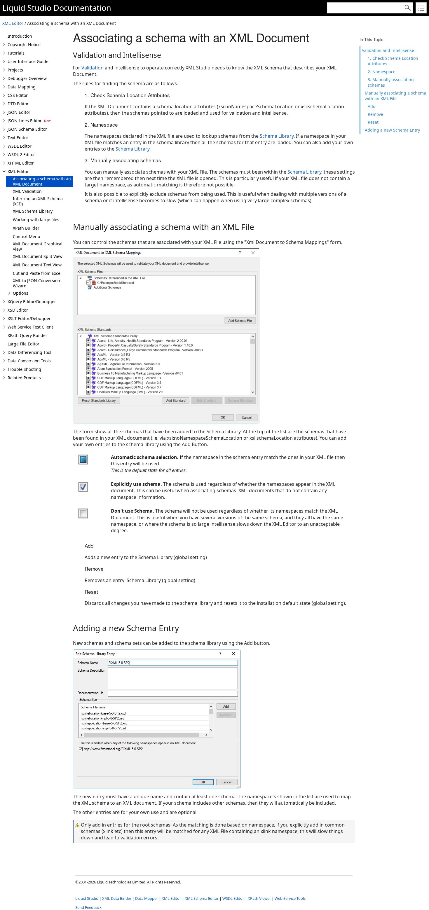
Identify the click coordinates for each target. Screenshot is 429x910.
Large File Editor (23, 344)
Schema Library (277, 136)
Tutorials (16, 53)
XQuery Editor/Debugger (32, 301)
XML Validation (27, 191)
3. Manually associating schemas (391, 82)
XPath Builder (26, 228)
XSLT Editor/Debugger (29, 318)
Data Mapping (22, 87)
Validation (92, 67)
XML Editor (12, 23)
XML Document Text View (37, 265)
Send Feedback (88, 907)
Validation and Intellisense (388, 50)
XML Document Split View (37, 256)
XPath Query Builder (27, 335)
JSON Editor (19, 112)
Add (372, 106)
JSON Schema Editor (27, 129)
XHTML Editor (21, 163)
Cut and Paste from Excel (37, 273)
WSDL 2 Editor (21, 154)
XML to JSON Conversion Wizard (36, 283)
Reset (373, 122)
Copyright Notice (24, 44)
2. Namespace (381, 71)
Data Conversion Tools (29, 361)
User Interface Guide (28, 61)
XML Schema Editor (202, 898)
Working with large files (36, 219)
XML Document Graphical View (37, 246)
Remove (375, 114)
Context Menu (26, 236)
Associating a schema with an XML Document (42, 181)
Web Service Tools (290, 898)
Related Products (24, 377)
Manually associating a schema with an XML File (395, 95)
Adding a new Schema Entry (392, 130)
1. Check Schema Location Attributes (393, 61)
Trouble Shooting (24, 369)
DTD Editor (18, 103)
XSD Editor (18, 310)
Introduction (20, 36)
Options (20, 293)
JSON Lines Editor (25, 120)
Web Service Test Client (30, 327)
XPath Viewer (259, 898)
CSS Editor (18, 95)
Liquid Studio (26, 7)
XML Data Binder (116, 898)
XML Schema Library (33, 211)
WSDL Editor (20, 146)
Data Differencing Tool (29, 352)
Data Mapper (146, 898)
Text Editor (18, 137)
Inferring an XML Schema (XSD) (38, 201)
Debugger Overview (27, 78)
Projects (15, 70)
